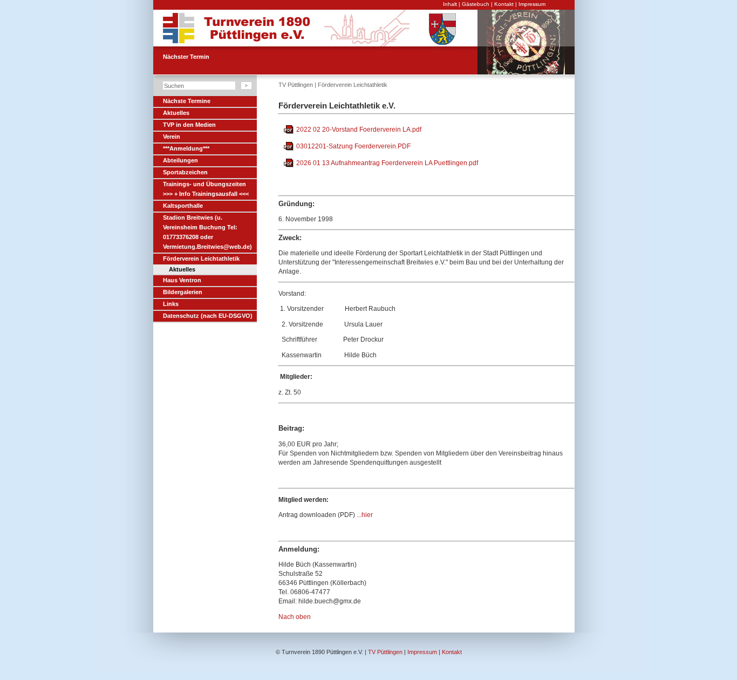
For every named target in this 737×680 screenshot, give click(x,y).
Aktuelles (176, 113)
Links (171, 304)
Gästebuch (475, 4)
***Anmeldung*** (186, 148)
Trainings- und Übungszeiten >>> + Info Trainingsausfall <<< (206, 189)
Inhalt (450, 4)
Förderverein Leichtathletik (201, 258)
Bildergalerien (182, 292)
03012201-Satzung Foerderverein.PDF (353, 146)
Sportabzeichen (185, 172)
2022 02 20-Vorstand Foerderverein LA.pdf (358, 129)
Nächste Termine (186, 101)
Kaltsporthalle (183, 205)
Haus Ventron (182, 280)
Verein (171, 136)
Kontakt (504, 4)
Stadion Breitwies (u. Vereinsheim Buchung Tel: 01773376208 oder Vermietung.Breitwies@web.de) (207, 232)
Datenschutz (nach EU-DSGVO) (208, 315)
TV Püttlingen (295, 84)
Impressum (531, 4)
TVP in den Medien (189, 124)
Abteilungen (180, 160)
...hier (364, 515)
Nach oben (294, 617)
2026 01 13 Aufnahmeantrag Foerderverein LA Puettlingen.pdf (387, 163)
